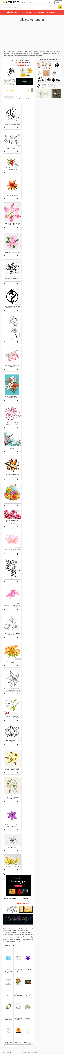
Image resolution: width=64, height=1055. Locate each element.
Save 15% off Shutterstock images (48, 59)
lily (14, 91)
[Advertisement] (32, 35)
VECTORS (24, 2)
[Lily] (12, 327)
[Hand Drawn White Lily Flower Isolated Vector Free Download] (12, 758)
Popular (21, 97)
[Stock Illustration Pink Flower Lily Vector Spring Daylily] (12, 595)
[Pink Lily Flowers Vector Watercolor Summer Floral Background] (12, 514)
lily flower (7, 91)
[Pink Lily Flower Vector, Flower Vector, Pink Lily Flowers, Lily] (12, 212)
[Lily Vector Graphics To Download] (12, 860)
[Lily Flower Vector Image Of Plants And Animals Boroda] (12, 161)
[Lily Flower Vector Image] (12, 185)
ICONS (30, 2)
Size (17, 97)
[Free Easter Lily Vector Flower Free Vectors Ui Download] (12, 706)
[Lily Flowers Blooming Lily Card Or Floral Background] (12, 139)
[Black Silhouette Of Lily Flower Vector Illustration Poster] (12, 296)
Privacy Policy (26, 1052)
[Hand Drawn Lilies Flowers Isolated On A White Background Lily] (12, 732)
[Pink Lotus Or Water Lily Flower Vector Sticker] (12, 539)
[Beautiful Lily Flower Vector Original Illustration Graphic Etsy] (12, 268)
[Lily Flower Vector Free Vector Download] (12, 438)
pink (19, 91)
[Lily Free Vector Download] (12, 492)
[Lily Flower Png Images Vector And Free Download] (12, 815)
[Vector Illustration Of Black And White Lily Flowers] (12, 623)
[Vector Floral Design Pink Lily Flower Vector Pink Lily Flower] (12, 241)
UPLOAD (58, 2)
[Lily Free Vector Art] (12, 840)
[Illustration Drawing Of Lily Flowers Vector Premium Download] (12, 785)
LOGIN (50, 2)
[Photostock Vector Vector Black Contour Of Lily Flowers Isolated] (12, 113)
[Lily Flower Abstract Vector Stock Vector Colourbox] (12, 384)
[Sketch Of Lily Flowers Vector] (12, 568)
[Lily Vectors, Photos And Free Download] (12, 355)
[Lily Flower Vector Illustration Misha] (12, 464)
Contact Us (34, 1052)
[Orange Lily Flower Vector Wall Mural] (12, 651)
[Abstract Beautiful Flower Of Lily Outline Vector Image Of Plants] (12, 678)
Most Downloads (9, 97)
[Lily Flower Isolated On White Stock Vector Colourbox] (12, 413)
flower (25, 91)
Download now (51, 12)
